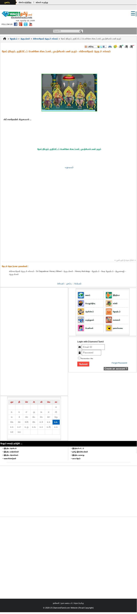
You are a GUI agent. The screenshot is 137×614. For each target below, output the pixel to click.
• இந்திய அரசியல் (10, 448)
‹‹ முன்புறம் (118, 260)
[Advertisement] (69, 61)
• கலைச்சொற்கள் (9, 458)
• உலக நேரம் (75, 458)
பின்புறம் (60, 283)
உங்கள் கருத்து (42, 2)
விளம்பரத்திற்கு (25, 2)
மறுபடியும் (69, 167)
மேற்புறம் (77, 283)
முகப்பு (7, 2)
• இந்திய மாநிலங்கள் (11, 452)
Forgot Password (119, 363)
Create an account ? (116, 368)
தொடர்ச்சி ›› (130, 260)
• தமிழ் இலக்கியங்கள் (79, 452)
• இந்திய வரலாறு (77, 455)
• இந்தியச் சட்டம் (77, 448)
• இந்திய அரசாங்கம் (10, 455)
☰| (134, 13)
